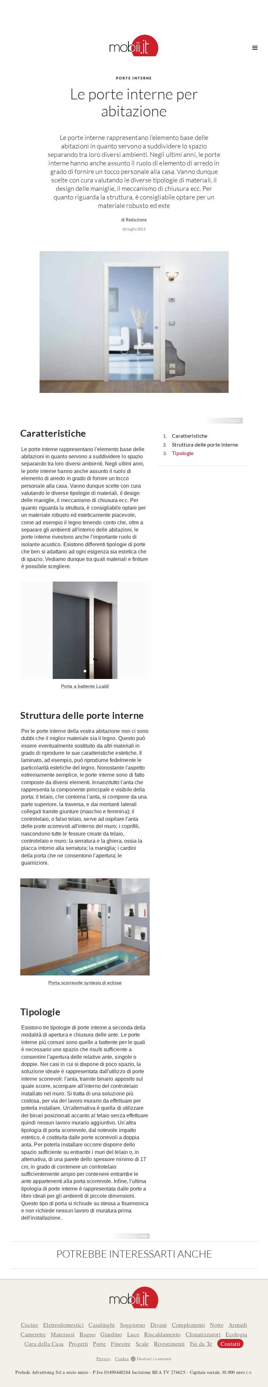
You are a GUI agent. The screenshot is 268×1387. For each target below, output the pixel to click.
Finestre (120, 1343)
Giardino (111, 1334)
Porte (99, 1343)
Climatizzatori (203, 1334)
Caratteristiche (190, 435)
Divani (158, 1324)
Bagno (87, 1334)
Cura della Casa (44, 1343)
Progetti (78, 1343)
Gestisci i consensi (154, 1359)
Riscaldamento (162, 1334)
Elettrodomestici (63, 1324)
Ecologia (236, 1334)
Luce (133, 1334)
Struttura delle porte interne (205, 444)
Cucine (29, 1324)
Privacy (103, 1359)
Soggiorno (132, 1324)
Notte (217, 1324)
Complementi (188, 1324)
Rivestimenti (169, 1343)
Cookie (122, 1359)
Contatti (230, 1343)
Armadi (237, 1324)
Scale (142, 1343)
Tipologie (183, 453)
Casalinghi (102, 1324)
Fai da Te (201, 1343)
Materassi (63, 1334)
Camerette (33, 1334)
